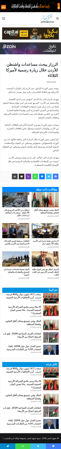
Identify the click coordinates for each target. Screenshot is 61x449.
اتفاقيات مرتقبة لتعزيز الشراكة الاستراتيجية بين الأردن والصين (16, 242)
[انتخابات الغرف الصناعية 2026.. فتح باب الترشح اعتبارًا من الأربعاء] (51, 337)
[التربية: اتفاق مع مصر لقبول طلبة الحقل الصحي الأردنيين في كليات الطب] (45, 259)
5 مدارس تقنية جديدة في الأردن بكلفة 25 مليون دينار (46, 242)
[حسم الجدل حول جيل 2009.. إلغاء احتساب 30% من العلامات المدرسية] (51, 350)
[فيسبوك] (55, 176)
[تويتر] (49, 176)
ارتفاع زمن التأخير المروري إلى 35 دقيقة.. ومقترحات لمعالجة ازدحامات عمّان (16, 213)
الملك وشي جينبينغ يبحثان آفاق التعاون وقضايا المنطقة (46, 211)
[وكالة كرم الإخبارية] (47, 18)
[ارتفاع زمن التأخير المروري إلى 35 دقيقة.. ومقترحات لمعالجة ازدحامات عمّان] (15, 199)
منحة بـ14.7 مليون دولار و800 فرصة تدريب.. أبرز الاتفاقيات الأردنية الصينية (23, 296)
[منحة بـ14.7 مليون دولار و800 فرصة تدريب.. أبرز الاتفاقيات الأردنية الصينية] (51, 298)
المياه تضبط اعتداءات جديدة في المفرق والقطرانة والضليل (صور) (16, 272)
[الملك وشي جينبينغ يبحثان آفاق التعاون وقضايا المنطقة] (45, 199)
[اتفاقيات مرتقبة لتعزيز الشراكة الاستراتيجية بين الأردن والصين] (15, 230)
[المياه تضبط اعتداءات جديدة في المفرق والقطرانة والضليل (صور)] (15, 259)
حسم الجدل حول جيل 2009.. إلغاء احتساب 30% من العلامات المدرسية (24, 348)
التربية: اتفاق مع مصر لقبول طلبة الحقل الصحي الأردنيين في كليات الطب (45, 272)
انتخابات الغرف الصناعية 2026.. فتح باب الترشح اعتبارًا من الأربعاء (22, 335)
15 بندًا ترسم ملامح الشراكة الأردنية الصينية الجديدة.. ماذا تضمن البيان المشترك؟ (24, 310)
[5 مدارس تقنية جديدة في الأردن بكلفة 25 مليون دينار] (45, 230)
